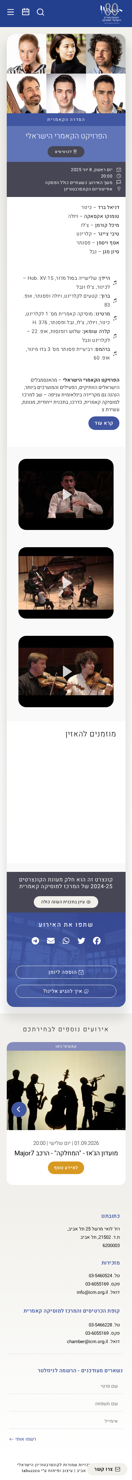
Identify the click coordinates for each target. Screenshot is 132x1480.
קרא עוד (104, 423)
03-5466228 (100, 1325)
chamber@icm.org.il (87, 1341)
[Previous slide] (113, 1109)
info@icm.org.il (92, 1292)
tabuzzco (31, 1471)
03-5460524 (100, 1275)
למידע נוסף (66, 1168)
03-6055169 (97, 1284)
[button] (66, 495)
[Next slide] (19, 1109)
